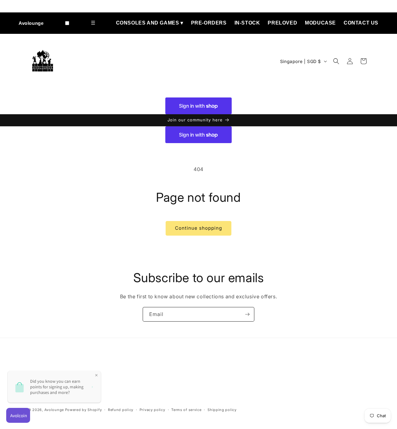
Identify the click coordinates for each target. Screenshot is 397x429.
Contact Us (361, 22)
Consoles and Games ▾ (149, 22)
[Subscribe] (247, 314)
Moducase (320, 22)
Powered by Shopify (83, 410)
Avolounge (31, 23)
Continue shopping (198, 228)
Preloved (282, 22)
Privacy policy (152, 410)
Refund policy (120, 410)
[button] (336, 61)
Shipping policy (222, 410)
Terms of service (186, 410)
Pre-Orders (209, 22)
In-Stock (247, 22)
